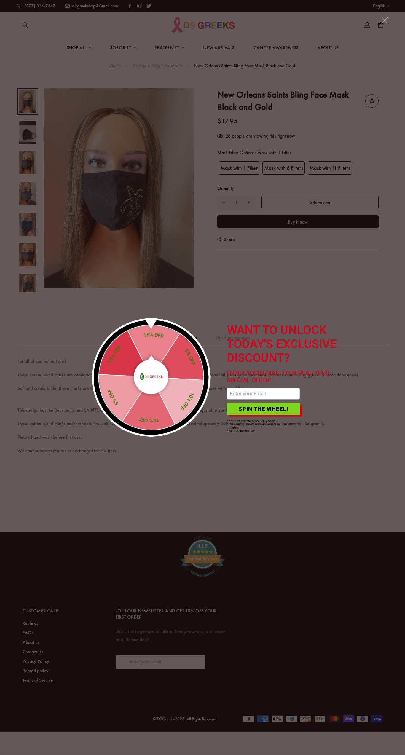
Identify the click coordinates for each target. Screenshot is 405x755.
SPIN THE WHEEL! (263, 409)
